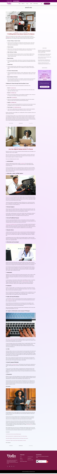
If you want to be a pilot (9, 196)
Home (19, 3)
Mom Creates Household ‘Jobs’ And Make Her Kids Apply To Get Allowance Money (16, 436)
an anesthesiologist (22, 163)
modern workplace (18, 36)
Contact (31, 3)
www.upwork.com (12, 87)
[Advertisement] (46, 19)
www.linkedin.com (13, 102)
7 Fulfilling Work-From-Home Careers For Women (20, 34)
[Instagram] (15, 1)
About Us (23, 3)
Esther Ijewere (11, 445)
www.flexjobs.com (13, 92)
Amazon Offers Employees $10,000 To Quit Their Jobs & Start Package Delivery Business (17, 438)
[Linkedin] (16, 1)
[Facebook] (13, 1)
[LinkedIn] (12, 466)
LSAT (20, 417)
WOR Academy (35, 3)
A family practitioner (10, 299)
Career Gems (16, 32)
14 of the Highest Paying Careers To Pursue (21, 149)
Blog (27, 3)
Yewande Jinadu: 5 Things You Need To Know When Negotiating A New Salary (16, 440)
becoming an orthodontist (25, 281)
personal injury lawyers (29, 424)
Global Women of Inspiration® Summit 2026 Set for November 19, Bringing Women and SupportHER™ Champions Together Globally (44, 51)
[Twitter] (9, 466)
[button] (23, 4)
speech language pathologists (14, 364)
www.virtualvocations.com (17, 107)
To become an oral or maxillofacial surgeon (11, 224)
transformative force (8, 37)
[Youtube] (18, 1)
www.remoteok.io (13, 97)
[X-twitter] (17, 1)
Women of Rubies (26, 32)
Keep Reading (21, 123)
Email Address (38, 459)
